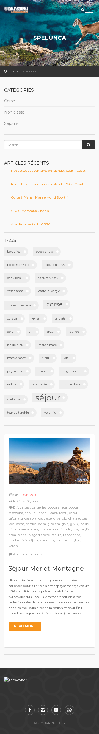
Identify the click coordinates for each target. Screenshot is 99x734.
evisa (36, 318)
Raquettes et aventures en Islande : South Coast (48, 170)
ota (66, 358)
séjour (47, 397)
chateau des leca (19, 305)
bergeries (13, 251)
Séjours (11, 123)
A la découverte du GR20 (31, 224)
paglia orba (15, 371)
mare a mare (47, 345)
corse (54, 304)
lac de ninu (15, 345)
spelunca (13, 399)
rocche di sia (71, 384)
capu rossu (15, 278)
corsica (12, 318)
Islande (74, 332)
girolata (60, 318)
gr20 (50, 332)
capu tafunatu (48, 278)
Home (14, 71)
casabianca (15, 291)
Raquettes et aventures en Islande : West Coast (47, 184)
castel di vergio (49, 291)
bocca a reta (44, 251)
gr (30, 332)
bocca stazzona (18, 265)
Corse (9, 100)
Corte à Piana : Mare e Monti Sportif (39, 197)
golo (10, 332)
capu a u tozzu (55, 265)
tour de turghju (18, 412)
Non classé (14, 112)
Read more (25, 626)
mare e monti (16, 358)
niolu (45, 358)
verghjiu (50, 412)
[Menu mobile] (89, 11)
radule (11, 384)
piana (42, 371)
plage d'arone (71, 371)
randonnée (39, 384)
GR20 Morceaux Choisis (30, 211)
